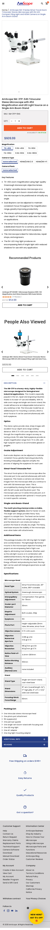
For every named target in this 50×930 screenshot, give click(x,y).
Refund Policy (32, 876)
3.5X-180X (32, 153)
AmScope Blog (32, 856)
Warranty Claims (10, 840)
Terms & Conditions (35, 873)
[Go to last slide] (2, 287)
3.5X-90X (19, 153)
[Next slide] (47, 287)
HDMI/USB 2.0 (26, 161)
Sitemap (30, 886)
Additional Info (12, 739)
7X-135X (7, 153)
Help (5, 830)
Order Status (9, 859)
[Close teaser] (28, 908)
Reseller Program (11, 879)
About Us (30, 870)
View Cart (7, 873)
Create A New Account (13, 870)
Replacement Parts (12, 843)
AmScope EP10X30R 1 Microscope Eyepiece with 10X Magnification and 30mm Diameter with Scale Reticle (22, 293)
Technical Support (11, 846)
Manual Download (11, 856)
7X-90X (31, 148)
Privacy (29, 879)
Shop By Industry (33, 834)
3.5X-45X (19, 148)
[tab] (12, 375)
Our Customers (33, 882)
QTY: (6, 121)
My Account (8, 876)
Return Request (10, 837)
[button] (36, 916)
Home (4, 10)
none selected (10, 161)
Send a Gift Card (10, 882)
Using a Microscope (35, 843)
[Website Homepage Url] (25, 3)
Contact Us (8, 834)
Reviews (8, 744)
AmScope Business (34, 830)
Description (10, 383)
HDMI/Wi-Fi (41, 161)
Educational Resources (36, 853)
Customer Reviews (34, 859)
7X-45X (7, 148)
